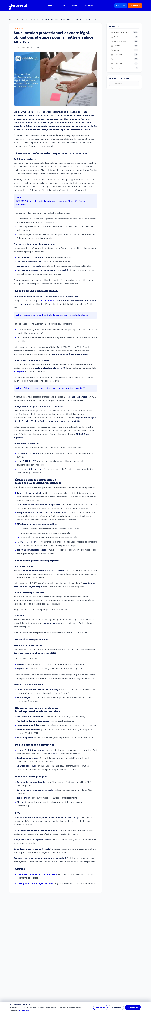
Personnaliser (116, 1007)
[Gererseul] (18, 6)
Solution (51, 5)
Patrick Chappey (35, 47)
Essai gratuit (134, 5)
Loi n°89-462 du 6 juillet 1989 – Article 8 (37, 874)
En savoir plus (24, 1010)
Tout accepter (133, 1007)
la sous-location (48, 300)
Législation (21, 19)
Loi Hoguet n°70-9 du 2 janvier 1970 (35, 883)
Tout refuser (100, 1007)
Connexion (120, 5)
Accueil (11, 19)
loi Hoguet (19, 371)
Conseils (74, 5)
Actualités (89, 5)
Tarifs (62, 5)
